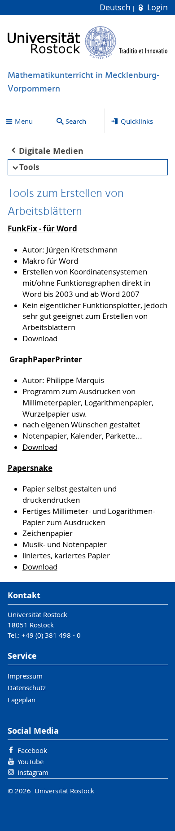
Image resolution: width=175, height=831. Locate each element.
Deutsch (116, 7)
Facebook (32, 750)
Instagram (33, 772)
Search (76, 121)
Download (39, 339)
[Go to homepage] (88, 42)
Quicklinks (137, 121)
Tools (29, 167)
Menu (24, 121)
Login (156, 7)
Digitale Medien (51, 151)
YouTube (31, 761)
